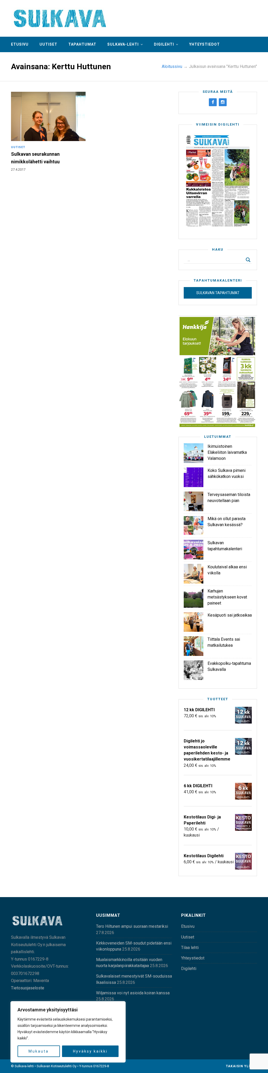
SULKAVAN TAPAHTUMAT (217, 293)
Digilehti (164, 44)
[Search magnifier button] (248, 259)
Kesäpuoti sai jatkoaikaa (230, 615)
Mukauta (39, 1051)
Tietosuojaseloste (27, 987)
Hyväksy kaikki (90, 1051)
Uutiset (48, 44)
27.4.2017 (18, 169)
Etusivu (20, 44)
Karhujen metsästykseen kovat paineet (227, 597)
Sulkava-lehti (123, 44)
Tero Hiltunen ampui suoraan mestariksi (132, 926)
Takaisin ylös (240, 1066)
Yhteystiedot (204, 44)
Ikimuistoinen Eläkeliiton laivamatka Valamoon (227, 452)
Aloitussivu (172, 66)
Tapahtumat (82, 44)
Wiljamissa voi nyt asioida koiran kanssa (133, 992)
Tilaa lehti (190, 947)
